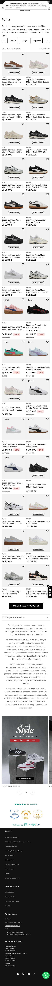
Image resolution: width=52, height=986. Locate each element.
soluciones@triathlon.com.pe (13, 922)
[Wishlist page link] (38, 8)
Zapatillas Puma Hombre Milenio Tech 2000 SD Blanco (12, 151)
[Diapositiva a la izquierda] (20, 792)
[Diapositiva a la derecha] (32, 792)
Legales (7, 873)
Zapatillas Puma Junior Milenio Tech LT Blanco (12, 522)
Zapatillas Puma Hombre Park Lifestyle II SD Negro (37, 186)
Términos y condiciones (11, 837)
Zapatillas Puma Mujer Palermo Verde (11, 368)
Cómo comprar (9, 869)
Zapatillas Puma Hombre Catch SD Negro (36, 326)
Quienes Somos (9, 892)
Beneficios (8, 906)
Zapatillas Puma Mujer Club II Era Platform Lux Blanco (38, 557)
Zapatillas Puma (33, 656)
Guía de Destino (9, 855)
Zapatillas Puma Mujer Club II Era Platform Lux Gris (13, 557)
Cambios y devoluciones (12, 864)
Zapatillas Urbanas (10, 786)
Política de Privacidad (11, 846)
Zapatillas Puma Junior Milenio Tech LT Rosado (12, 408)
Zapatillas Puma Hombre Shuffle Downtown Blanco (37, 407)
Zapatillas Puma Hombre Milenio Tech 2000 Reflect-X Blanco (13, 186)
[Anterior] (4, 41)
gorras (9, 680)
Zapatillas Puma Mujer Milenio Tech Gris (11, 592)
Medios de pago (9, 860)
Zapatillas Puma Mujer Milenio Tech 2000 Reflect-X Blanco (37, 116)
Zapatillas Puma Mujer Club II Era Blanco (38, 522)
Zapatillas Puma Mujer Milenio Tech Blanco (35, 256)
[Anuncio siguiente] (42, 2)
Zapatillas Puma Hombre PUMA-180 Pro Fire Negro (37, 592)
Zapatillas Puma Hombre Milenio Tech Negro (36, 485)
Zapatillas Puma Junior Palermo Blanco (36, 221)
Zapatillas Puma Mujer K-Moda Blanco (36, 445)
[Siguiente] (48, 41)
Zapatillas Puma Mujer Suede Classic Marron (11, 80)
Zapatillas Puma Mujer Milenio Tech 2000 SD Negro (11, 116)
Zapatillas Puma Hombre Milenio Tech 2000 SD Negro (36, 151)
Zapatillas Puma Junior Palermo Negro (11, 221)
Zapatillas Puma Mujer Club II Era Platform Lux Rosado (13, 328)
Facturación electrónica (12, 901)
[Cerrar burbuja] (48, 585)
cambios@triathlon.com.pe (12, 925)
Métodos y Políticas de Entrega (14, 851)
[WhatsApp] (46, 975)
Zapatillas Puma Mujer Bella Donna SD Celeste (38, 368)
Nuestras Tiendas (10, 897)
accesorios (21, 680)
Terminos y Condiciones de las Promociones (17, 841)
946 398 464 (19, 932)
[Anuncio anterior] (2, 2)
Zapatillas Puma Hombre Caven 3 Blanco (12, 484)
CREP (46, 2)
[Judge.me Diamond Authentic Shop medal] (14, 814)
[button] (3, 8)
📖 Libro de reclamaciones (12, 878)
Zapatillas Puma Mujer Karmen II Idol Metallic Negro (11, 256)
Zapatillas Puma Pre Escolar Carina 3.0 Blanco (14, 445)
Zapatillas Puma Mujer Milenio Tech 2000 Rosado (37, 80)
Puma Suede (34, 659)
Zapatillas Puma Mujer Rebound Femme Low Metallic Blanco (11, 291)
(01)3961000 (21, 934)
